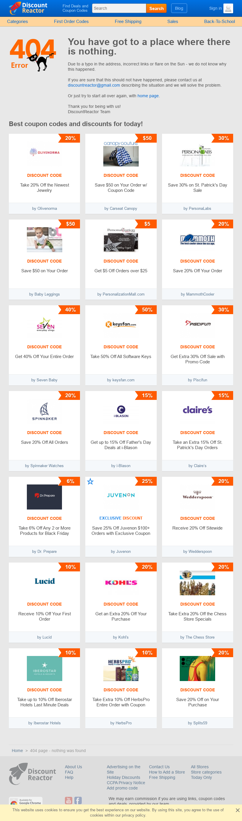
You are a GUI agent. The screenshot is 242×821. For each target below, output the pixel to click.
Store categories (206, 772)
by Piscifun (197, 380)
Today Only (201, 777)
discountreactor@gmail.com (94, 85)
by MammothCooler (197, 294)
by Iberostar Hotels (44, 723)
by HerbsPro (121, 723)
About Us (73, 766)
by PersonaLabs (197, 208)
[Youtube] (69, 800)
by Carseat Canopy (120, 208)
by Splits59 (197, 723)
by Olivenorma (44, 208)
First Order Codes (71, 21)
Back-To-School (219, 21)
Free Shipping (128, 21)
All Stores (200, 766)
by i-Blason (120, 466)
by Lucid (44, 637)
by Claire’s (198, 466)
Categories (17, 21)
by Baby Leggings (44, 294)
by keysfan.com (121, 380)
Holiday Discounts (123, 777)
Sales (172, 21)
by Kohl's (121, 637)
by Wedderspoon (197, 551)
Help (69, 777)
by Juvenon (121, 551)
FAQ (69, 772)
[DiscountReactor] (34, 8)
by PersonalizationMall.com (121, 294)
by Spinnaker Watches (44, 466)
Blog (179, 8)
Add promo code (122, 788)
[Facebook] (78, 800)
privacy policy (133, 815)
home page (148, 95)
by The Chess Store (197, 637)
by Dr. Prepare (44, 551)
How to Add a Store (167, 772)
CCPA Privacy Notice (126, 782)
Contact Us (159, 766)
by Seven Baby (44, 380)
